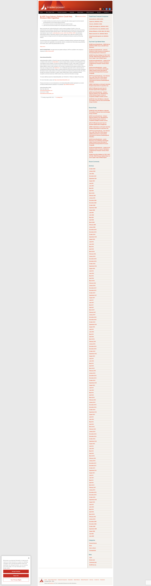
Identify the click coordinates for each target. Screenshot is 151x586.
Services (99, 12)
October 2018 (92, 263)
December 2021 (92, 176)
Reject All (16, 575)
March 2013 (92, 426)
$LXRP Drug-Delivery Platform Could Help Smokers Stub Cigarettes (56, 17)
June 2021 (91, 185)
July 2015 (91, 358)
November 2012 (92, 436)
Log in (90, 557)
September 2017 (93, 295)
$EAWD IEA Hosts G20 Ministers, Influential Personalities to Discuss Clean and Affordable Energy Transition (99, 100)
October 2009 (92, 526)
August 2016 (92, 327)
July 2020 (91, 212)
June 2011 (91, 477)
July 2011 (91, 475)
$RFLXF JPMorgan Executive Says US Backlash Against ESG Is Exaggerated (97, 88)
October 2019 (92, 234)
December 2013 (92, 404)
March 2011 (92, 485)
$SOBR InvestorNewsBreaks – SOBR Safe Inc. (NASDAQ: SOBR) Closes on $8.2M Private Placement (99, 46)
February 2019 (92, 254)
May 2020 (91, 217)
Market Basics (80, 12)
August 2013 (92, 414)
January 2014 (92, 402)
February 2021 (92, 195)
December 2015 (92, 346)
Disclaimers (51, 583)
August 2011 (92, 473)
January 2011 (92, 490)
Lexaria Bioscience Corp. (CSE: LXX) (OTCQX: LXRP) (64, 33)
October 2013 (92, 409)
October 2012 (92, 438)
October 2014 (92, 380)
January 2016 (92, 344)
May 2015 (91, 363)
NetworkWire (55, 61)
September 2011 (93, 470)
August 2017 (92, 297)
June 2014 (91, 390)
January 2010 (92, 519)
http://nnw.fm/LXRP (50, 51)
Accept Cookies (16, 571)
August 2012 (92, 443)
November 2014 (92, 378)
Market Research (90, 12)
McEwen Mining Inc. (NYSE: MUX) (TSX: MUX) (99, 31)
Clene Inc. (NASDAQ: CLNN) (95, 24)
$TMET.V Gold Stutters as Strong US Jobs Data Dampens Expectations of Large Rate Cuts (99, 85)
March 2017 (92, 310)
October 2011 (92, 468)
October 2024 (92, 168)
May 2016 (91, 334)
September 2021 (93, 178)
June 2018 (91, 273)
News (90, 545)
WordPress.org (92, 565)
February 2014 (92, 400)
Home (41, 12)
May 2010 (91, 509)
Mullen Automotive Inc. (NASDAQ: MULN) (98, 33)
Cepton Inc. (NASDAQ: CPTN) (95, 21)
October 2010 (92, 497)
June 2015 (91, 361)
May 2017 (91, 305)
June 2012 (91, 448)
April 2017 (91, 307)
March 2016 (92, 339)
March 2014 (92, 397)
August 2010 (92, 502)
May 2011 (91, 480)
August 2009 (92, 531)
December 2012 (92, 434)
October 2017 (92, 293)
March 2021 (92, 193)
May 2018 (91, 275)
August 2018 (92, 268)
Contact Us (106, 12)
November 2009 (92, 524)
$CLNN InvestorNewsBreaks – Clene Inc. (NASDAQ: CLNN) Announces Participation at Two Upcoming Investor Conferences (99, 51)
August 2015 (92, 356)
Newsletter (72, 12)
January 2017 (92, 314)
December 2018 (92, 258)
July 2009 (91, 533)
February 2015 (92, 370)
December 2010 (92, 492)
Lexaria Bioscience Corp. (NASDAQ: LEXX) (99, 29)
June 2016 (91, 331)
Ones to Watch (92, 548)
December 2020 (92, 200)
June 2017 (91, 302)
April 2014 (91, 395)
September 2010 (93, 499)
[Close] (29, 558)
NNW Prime (57, 67)
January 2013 (92, 431)
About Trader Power (50, 12)
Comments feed (92, 562)
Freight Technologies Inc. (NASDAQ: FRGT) (98, 26)
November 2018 (92, 261)
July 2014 (91, 387)
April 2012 (91, 453)
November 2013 (92, 407)
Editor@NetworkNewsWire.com (47, 93)
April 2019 (91, 249)
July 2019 (91, 241)
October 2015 (92, 351)
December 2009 (92, 521)
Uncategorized (59, 97)
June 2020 (91, 215)
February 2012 (92, 458)
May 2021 (91, 188)
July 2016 (91, 329)
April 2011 (91, 482)
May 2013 (91, 421)
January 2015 (92, 373)
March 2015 (92, 368)
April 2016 (91, 336)
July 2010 (91, 504)
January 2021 (92, 198)
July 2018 (91, 271)
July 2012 (91, 446)
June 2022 (91, 173)
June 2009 (91, 536)
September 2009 (93, 528)
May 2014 (91, 392)
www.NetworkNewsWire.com (46, 90)
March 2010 (92, 514)
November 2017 (92, 290)
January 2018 (92, 285)
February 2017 (92, 312)
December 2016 (92, 317)
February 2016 (92, 341)
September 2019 (93, 237)
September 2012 (93, 441)
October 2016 (92, 322)
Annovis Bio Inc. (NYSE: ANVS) (96, 19)
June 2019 (91, 244)
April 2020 (91, 220)
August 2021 (92, 181)
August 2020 (92, 210)
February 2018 (92, 283)
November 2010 (92, 494)
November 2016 (92, 319)
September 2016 (93, 324)
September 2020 (93, 207)
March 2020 (92, 222)
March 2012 (92, 456)
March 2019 (92, 251)
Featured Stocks (93, 543)
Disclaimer (102, 579)
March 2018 (92, 280)
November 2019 (92, 232)
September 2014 (93, 383)
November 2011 (92, 465)
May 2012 (91, 451)
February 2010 (92, 516)
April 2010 (91, 511)
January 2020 (92, 227)
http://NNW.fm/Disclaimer (69, 84)
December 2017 (92, 288)
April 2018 (91, 278)
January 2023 (92, 171)
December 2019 (92, 229)
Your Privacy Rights (16, 580)
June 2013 (91, 419)
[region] (16, 570)
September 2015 (93, 353)
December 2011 (92, 463)
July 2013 (91, 417)
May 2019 (91, 246)
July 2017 (91, 300)
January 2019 (92, 256)
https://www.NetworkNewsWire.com (62, 80)
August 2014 (92, 385)
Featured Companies (62, 12)
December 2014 (92, 375)
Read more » (43, 46)
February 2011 (92, 487)
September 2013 (93, 412)
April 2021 (91, 190)
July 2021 (91, 183)
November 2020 (92, 202)
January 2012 (92, 460)
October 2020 (92, 205)
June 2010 (91, 507)
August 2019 (92, 239)
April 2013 (91, 424)
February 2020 (92, 224)
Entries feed (92, 560)
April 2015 (91, 365)
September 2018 (93, 266)
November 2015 (92, 348)
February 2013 (92, 429)
